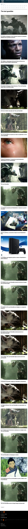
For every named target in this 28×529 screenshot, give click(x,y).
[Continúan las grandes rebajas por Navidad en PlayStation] (14, 370)
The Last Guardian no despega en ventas (10, 454)
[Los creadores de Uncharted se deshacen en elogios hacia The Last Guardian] (14, 418)
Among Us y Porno (7, 0)
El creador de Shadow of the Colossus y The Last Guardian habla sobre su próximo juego (13, 86)
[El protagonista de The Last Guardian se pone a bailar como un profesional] (14, 467)
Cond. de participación (3, 525)
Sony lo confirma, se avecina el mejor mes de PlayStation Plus (13, 233)
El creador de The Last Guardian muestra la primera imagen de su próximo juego (14, 283)
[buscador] (25, 2)
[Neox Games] (3, 2)
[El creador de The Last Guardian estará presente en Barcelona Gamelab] (14, 320)
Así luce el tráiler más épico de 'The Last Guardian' (12, 110)
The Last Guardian (5, 184)
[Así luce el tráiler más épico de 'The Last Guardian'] (14, 99)
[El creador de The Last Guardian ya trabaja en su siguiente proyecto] (14, 295)
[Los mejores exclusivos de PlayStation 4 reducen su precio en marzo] (14, 196)
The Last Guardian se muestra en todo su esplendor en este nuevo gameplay (14, 135)
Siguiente (2, 507)
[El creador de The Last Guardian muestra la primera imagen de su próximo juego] (14, 271)
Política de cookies (2, 524)
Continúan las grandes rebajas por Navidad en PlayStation (13, 381)
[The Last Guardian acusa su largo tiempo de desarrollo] (14, 492)
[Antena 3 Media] (2, 520)
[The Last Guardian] (14, 172)
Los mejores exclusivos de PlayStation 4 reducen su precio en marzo (14, 208)
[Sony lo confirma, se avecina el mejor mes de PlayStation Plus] (14, 221)
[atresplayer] (24, 2)
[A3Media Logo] (3, 512)
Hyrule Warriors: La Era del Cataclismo (13, 0)
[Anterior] (5, 0)
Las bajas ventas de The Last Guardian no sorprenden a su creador (13, 406)
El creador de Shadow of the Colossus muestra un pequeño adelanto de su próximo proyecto (14, 37)
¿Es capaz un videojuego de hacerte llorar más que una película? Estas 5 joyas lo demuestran (13, 62)
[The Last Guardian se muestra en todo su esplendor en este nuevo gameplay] (14, 123)
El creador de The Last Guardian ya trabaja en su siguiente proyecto (13, 307)
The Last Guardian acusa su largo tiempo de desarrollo (12, 503)
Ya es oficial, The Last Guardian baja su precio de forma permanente (13, 357)
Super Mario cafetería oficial (24, 0)
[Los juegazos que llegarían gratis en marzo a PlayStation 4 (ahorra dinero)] (14, 246)
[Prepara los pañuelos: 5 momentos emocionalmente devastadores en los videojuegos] (14, 148)
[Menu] (27, 1)
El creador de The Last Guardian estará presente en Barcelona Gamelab (12, 332)
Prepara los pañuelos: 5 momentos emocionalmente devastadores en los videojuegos (12, 160)
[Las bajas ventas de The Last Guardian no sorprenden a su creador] (14, 394)
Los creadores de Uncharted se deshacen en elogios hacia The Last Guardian (13, 430)
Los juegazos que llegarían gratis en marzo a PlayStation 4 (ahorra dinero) (13, 258)
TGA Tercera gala (19, 0)
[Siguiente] (26, 0)
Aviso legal (2, 523)
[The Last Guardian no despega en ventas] (14, 443)
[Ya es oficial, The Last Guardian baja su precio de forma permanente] (14, 345)
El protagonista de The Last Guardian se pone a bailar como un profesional (14, 479)
